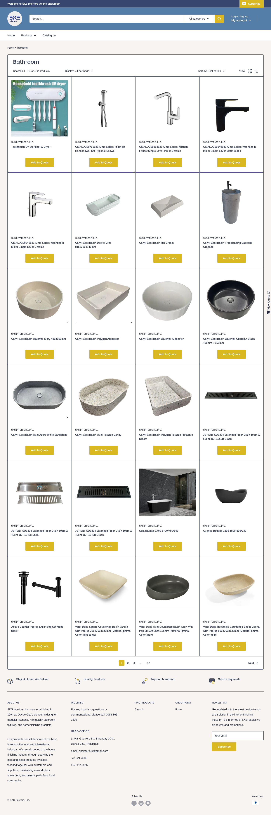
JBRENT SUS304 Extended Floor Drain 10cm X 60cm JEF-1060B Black (231, 436)
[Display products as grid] (250, 71)
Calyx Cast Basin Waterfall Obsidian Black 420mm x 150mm (229, 340)
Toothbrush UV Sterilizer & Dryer (30, 146)
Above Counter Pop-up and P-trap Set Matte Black (37, 628)
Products (26, 35)
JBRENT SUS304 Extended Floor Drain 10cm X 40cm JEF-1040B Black (103, 532)
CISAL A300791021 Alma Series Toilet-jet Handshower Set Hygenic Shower (100, 148)
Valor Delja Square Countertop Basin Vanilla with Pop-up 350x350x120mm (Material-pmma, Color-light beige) (103, 630)
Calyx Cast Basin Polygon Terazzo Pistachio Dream (166, 436)
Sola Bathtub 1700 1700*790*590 (158, 530)
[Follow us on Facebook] (134, 803)
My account (239, 20)
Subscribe (254, 3)
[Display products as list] (256, 71)
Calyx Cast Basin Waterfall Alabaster (161, 338)
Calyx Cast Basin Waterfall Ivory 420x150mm (38, 338)
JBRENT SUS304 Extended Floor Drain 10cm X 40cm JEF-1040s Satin (39, 532)
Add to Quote (39, 162)
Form (178, 709)
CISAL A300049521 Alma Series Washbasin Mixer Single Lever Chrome (37, 244)
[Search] (219, 19)
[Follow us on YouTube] (148, 803)
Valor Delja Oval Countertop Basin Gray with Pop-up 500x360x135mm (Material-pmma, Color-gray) (166, 630)
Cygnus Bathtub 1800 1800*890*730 (224, 530)
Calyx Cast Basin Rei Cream (156, 242)
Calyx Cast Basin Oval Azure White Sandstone (39, 434)
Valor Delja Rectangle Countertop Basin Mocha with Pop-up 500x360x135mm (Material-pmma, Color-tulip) (231, 630)
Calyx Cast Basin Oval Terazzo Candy (98, 434)
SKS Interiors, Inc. (22, 142)
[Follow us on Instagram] (141, 803)
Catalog (47, 35)
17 (148, 662)
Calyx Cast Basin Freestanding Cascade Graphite (227, 244)
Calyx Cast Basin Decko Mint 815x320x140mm (93, 244)
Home (11, 35)
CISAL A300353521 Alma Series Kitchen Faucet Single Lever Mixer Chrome (163, 148)
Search (139, 709)
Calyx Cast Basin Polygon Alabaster (97, 338)
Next (251, 662)
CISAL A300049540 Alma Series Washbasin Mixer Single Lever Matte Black (229, 148)
